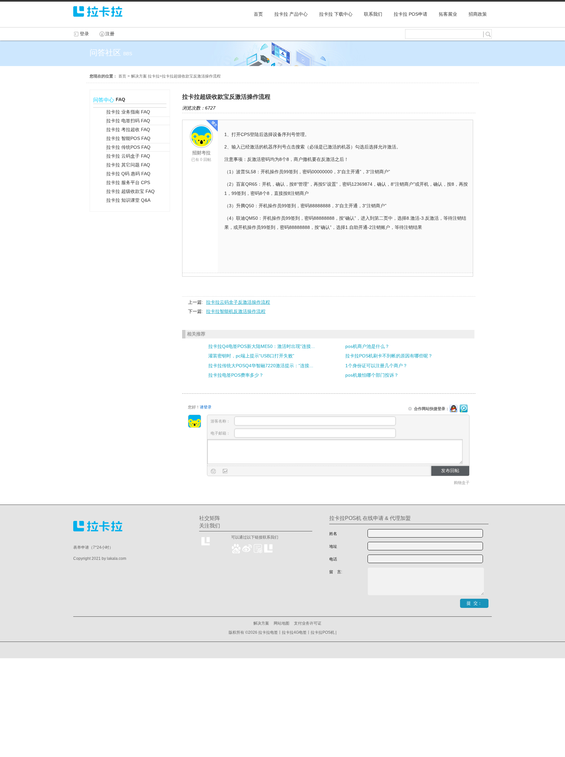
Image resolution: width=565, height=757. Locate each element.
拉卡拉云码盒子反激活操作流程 (238, 302)
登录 (84, 33)
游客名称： (221, 421)
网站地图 (281, 623)
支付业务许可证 (307, 623)
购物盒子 (462, 482)
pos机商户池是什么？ (367, 346)
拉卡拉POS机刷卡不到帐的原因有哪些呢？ (389, 355)
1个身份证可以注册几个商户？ (376, 365)
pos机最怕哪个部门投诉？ (372, 375)
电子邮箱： (221, 433)
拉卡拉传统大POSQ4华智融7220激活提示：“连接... (260, 365)
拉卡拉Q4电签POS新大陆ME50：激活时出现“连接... (261, 346)
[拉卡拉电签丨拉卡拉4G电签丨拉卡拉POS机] (97, 19)
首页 (122, 76)
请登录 (206, 407)
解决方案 (261, 623)
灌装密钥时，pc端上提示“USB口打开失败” (251, 355)
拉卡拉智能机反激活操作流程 (235, 311)
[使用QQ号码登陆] (453, 408)
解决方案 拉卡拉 (145, 76)
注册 (109, 33)
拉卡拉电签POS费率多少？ (236, 375)
